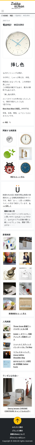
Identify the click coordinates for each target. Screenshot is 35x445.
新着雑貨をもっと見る (17, 313)
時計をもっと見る (17, 177)
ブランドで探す (17, 430)
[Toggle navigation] (2, 11)
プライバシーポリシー (17, 437)
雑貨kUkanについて (17, 434)
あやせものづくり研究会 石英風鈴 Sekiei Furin (22, 364)
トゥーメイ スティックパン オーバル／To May (22, 345)
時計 (11, 15)
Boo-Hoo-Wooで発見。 (12, 108)
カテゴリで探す (17, 427)
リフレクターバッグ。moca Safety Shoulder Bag (22, 355)
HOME (5, 15)
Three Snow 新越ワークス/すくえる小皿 (22, 327)
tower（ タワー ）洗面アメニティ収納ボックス (22, 337)
